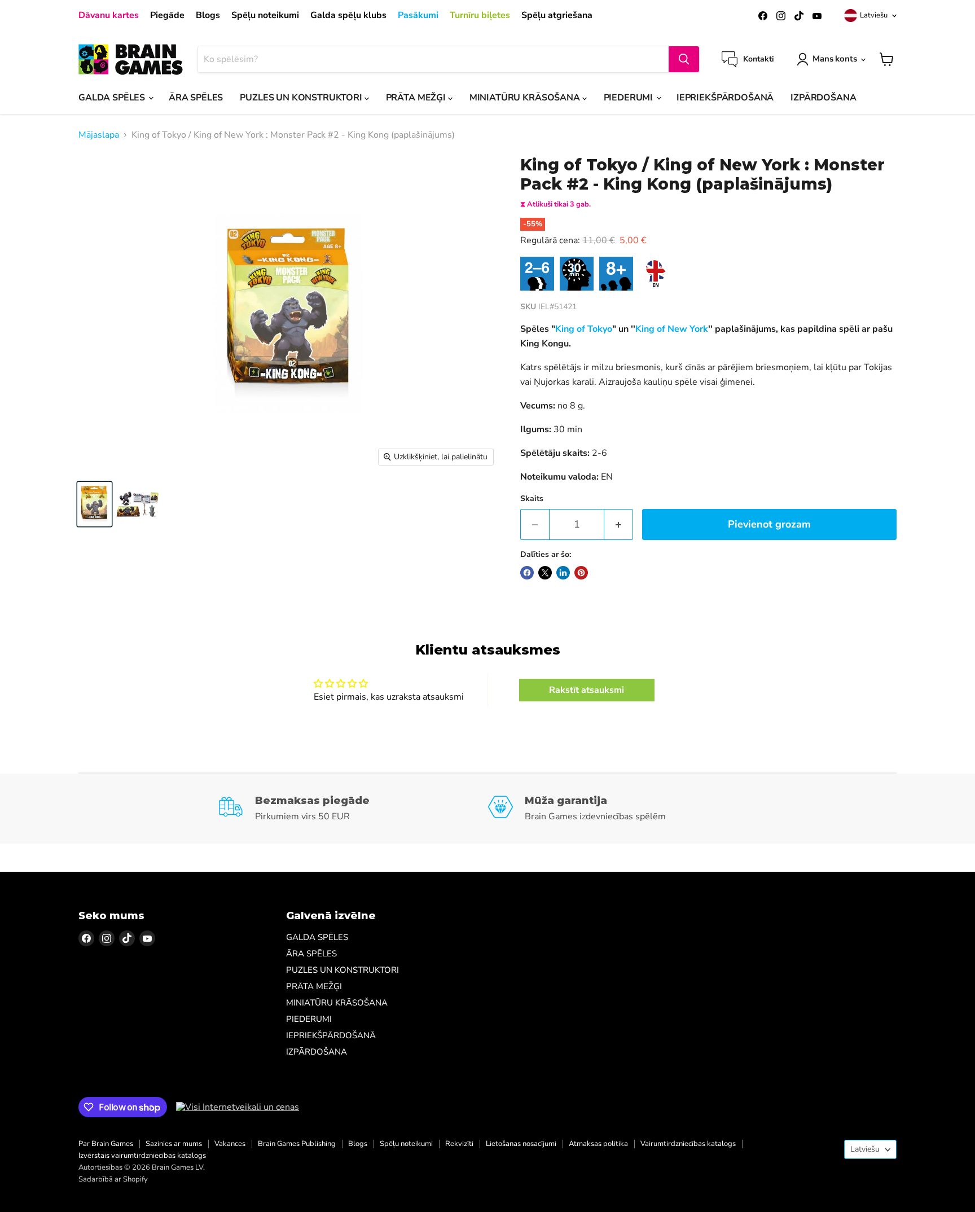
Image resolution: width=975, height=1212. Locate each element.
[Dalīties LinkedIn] (563, 572)
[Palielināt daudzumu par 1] (618, 524)
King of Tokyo (583, 329)
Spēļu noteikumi (265, 15)
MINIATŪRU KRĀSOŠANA (525, 97)
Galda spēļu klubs (348, 15)
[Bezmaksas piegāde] (353, 808)
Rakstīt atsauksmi (586, 690)
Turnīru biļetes (480, 15)
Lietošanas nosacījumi (521, 1144)
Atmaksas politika (598, 1144)
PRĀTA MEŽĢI (417, 97)
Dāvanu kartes (108, 15)
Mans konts (835, 58)
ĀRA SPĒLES (196, 97)
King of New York (671, 329)
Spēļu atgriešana (556, 15)
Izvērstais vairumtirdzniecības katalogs (142, 1155)
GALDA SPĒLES (112, 97)
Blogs (208, 15)
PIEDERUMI (629, 97)
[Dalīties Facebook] (527, 572)
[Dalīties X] (545, 572)
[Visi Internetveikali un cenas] (237, 1107)
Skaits (531, 498)
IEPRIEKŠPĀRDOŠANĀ (725, 97)
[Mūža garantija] (623, 808)
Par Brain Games (105, 1144)
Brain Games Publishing (297, 1144)
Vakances (229, 1144)
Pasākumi (418, 15)
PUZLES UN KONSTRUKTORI (302, 97)
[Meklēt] (684, 59)
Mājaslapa (98, 135)
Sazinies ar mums (174, 1144)
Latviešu (874, 15)
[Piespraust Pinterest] (581, 572)
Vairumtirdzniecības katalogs (688, 1144)
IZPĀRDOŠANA (823, 97)
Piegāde (167, 15)
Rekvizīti (459, 1144)
